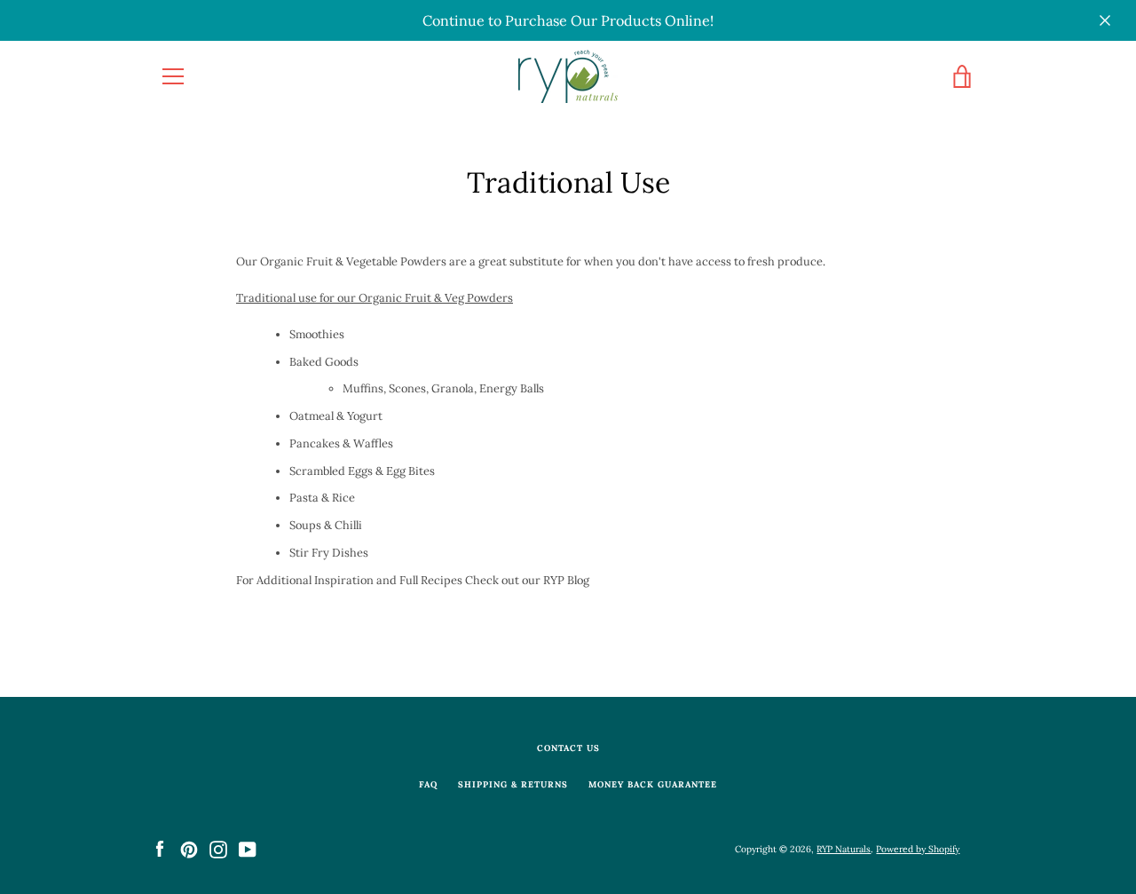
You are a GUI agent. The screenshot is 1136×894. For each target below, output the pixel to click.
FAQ (428, 784)
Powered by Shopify (917, 849)
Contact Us (568, 748)
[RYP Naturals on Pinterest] (189, 848)
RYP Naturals (843, 849)
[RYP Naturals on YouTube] (247, 848)
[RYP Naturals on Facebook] (160, 848)
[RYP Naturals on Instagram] (218, 848)
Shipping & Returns (513, 784)
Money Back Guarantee (652, 784)
